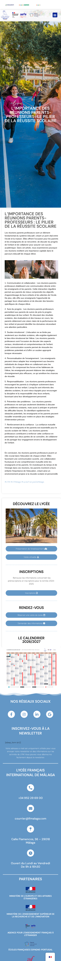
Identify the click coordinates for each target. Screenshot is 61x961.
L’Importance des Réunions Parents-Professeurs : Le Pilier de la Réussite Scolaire (30, 114)
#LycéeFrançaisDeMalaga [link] (32, 482)
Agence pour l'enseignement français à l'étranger (31, 934)
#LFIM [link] (7, 482)
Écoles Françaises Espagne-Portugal (30, 949)
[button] (55, 15)
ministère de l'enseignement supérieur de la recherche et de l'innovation (30, 915)
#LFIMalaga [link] (16, 482)
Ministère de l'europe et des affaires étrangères (30, 897)
